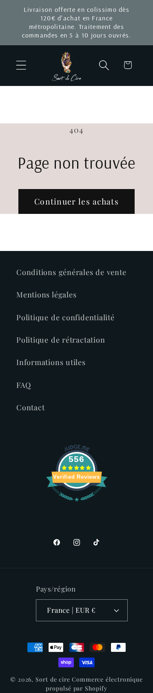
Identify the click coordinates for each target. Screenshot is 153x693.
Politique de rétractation (60, 339)
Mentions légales (46, 294)
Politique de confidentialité (65, 317)
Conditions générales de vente (71, 272)
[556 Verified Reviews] (77, 504)
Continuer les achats (76, 201)
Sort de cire (52, 679)
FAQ (23, 385)
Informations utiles (51, 362)
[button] (21, 65)
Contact (30, 407)
